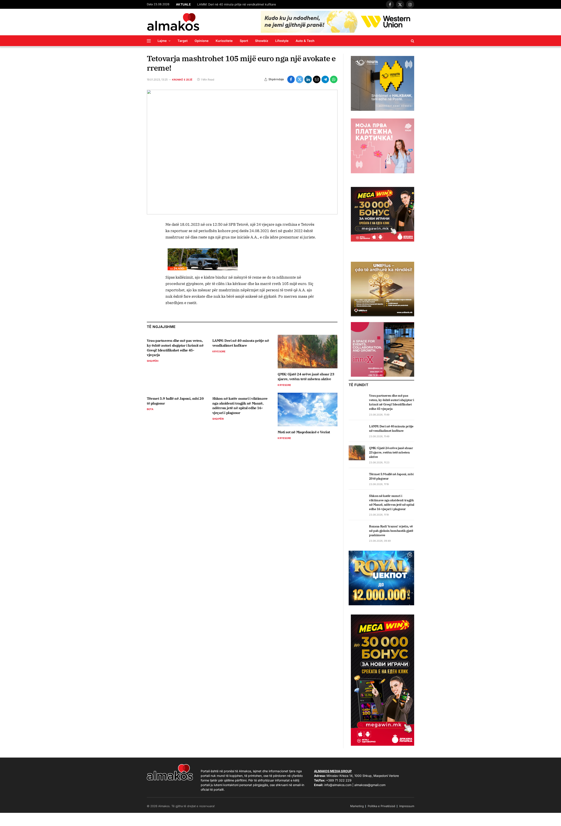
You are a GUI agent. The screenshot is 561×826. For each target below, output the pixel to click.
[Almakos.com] (173, 22)
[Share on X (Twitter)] (299, 79)
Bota (150, 409)
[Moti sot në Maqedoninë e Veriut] (307, 409)
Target (183, 41)
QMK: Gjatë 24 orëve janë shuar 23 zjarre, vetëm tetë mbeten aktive (306, 376)
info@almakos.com (338, 785)
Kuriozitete (224, 41)
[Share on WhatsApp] (333, 79)
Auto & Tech (305, 41)
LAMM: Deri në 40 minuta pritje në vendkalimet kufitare (236, 4)
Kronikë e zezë (182, 79)
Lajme (162, 41)
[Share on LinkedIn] (308, 79)
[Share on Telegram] (325, 79)
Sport (244, 41)
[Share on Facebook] (291, 79)
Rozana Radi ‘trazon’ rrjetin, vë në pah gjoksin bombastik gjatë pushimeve (391, 530)
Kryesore (219, 351)
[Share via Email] (316, 79)
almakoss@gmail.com (369, 785)
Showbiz (261, 41)
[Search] (412, 41)
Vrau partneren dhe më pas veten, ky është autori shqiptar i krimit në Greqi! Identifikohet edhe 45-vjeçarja (175, 347)
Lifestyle (282, 41)
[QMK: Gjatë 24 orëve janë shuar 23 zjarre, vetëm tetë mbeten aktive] (307, 351)
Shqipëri (152, 360)
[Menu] (149, 41)
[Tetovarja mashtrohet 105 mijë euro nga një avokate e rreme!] (242, 152)
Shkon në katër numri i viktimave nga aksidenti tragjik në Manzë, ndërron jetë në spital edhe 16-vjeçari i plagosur (240, 405)
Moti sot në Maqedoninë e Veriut (304, 432)
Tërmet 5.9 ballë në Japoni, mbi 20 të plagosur (175, 400)
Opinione (202, 41)
